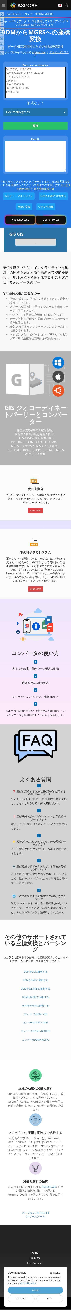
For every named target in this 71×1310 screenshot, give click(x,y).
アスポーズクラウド (51, 53)
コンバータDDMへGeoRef (35, 1031)
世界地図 (46, 438)
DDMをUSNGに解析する (35, 1005)
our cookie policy (28, 1283)
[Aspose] (24, 5)
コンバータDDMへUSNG (35, 1039)
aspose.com (39, 52)
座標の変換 (24, 206)
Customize (21, 1299)
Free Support (34, 1263)
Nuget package (20, 219)
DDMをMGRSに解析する (35, 997)
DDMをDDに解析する (35, 971)
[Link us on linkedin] (43, 1240)
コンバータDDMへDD (35, 1014)
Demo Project (51, 219)
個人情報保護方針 (44, 189)
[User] (66, 5)
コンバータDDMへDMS (35, 1022)
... (35, 242)
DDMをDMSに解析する (35, 980)
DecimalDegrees (18, 112)
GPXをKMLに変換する (53, 196)
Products (35, 1257)
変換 (35, 126)
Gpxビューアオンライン (19, 196)
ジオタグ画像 (46, 206)
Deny (49, 1299)
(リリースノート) (35, 1216)
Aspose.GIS (49, 1187)
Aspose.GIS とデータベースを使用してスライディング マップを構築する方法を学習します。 (35, 23)
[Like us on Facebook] (28, 1240)
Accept (35, 1290)
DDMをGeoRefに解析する (35, 988)
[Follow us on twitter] (36, 1240)
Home (34, 1252)
